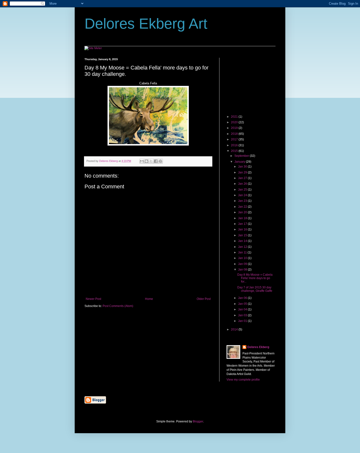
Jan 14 (243, 241)
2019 (235, 128)
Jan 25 (243, 189)
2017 (235, 139)
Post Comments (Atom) (118, 306)
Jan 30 (243, 166)
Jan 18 (243, 218)
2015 (235, 151)
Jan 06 (243, 298)
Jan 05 (243, 304)
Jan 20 (243, 212)
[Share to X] (151, 161)
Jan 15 (243, 235)
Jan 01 (243, 321)
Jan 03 (243, 315)
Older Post (204, 299)
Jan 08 (243, 269)
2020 (235, 122)
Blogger (198, 421)
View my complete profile (243, 379)
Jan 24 (243, 195)
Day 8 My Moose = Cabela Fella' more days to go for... (255, 278)
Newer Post (93, 299)
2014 (235, 329)
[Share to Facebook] (155, 161)
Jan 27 (243, 178)
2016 (235, 145)
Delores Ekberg (258, 347)
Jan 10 (243, 258)
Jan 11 (243, 252)
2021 (235, 116)
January (240, 161)
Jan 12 (243, 247)
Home (149, 299)
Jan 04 (243, 309)
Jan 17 (243, 224)
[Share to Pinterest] (160, 161)
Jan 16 (243, 229)
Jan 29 (243, 172)
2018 (235, 134)
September (242, 156)
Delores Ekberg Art (145, 23)
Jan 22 (243, 206)
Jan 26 (243, 183)
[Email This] (141, 161)
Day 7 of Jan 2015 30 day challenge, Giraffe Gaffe (254, 289)
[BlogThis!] (146, 161)
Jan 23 (243, 201)
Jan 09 (243, 264)
